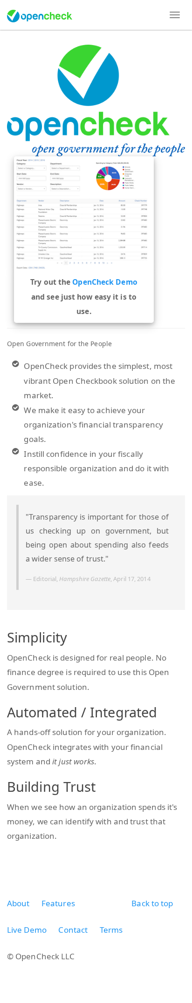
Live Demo (27, 929)
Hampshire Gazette (84, 579)
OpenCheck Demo (104, 282)
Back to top (152, 903)
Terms (111, 929)
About (18, 903)
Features (58, 903)
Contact (73, 929)
